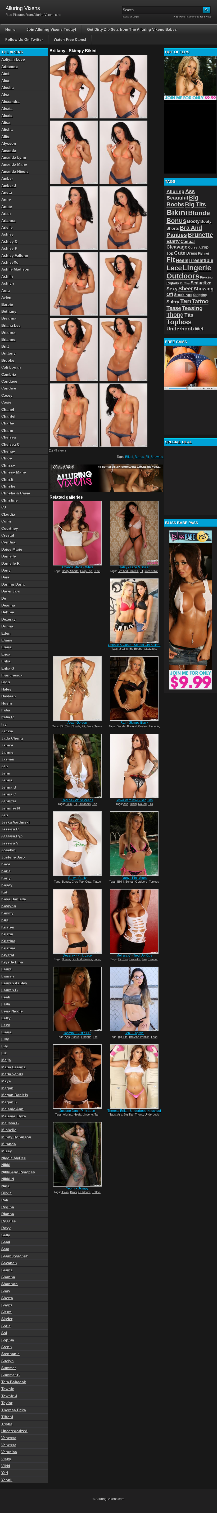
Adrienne (9, 66)
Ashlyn (7, 283)
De (3, 598)
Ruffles (185, 283)
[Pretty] (77, 843)
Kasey (6, 885)
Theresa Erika (13, 1410)
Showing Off (159, 457)
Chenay (8, 451)
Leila (5, 1004)
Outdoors (85, 804)
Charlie (7, 423)
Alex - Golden (77, 722)
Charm (7, 430)
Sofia (6, 1326)
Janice (7, 745)
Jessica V (10, 843)
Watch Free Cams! (70, 39)
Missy (6, 1151)
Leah (5, 997)
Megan (7, 1088)
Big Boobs (135, 648)
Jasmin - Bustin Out (77, 1033)
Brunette (134, 959)
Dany (6, 570)
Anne (6, 199)
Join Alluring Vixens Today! (51, 29)
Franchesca (11, 675)
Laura (6, 969)
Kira (4, 920)
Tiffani (7, 1417)
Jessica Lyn (12, 836)
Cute (97, 571)
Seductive (201, 282)
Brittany (8, 353)
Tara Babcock (13, 1382)
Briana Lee (11, 325)
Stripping (200, 295)
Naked (142, 804)
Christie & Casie (15, 493)
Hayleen (8, 696)
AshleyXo (10, 262)
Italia (5, 710)
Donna (7, 626)
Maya (6, 1081)
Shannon (9, 1284)
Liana (6, 1032)
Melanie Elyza (13, 1116)
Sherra (7, 1298)
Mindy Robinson (16, 1137)
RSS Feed (179, 16)
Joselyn (8, 850)
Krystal (7, 955)
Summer (8, 1368)
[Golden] (77, 688)
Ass (125, 804)
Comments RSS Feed (199, 16)
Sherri (6, 1305)
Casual (187, 241)
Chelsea (8, 437)
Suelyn (7, 1361)
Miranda (8, 1144)
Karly (6, 878)
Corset (193, 247)
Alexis (6, 115)
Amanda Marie (14, 164)
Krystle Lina (12, 962)
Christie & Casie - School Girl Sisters (134, 645)
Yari (4, 1473)
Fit (147, 457)
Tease (98, 726)
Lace (97, 959)
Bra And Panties (128, 571)
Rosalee (8, 1221)
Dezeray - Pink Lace (77, 955)
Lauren (7, 976)
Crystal (7, 535)
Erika (5, 661)
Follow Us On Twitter (24, 39)
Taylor (6, 1403)
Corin (6, 521)
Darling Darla (13, 584)
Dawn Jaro (10, 591)
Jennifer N (10, 808)
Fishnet (203, 253)
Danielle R (10, 563)
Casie (6, 402)
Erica (5, 654)
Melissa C (10, 1123)
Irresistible (151, 571)
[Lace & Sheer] (134, 533)
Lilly (5, 1039)
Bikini (129, 457)
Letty (6, 1018)
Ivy (4, 724)
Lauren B (9, 990)
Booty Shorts (70, 571)
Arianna (8, 220)
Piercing (206, 277)
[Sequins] (134, 766)
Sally (5, 1235)
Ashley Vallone (14, 255)
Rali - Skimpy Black (134, 722)
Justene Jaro (13, 857)
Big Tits (65, 726)
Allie (5, 136)
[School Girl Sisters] (134, 610)
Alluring (67, 1114)
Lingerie (154, 726)
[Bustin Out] (77, 999)
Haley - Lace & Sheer (134, 567)
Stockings (183, 295)
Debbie (7, 612)
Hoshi (6, 703)
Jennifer (8, 801)
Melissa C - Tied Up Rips (134, 955)
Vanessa (8, 1438)
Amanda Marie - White (77, 567)
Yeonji (6, 1480)
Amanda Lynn (13, 157)
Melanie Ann (12, 1109)
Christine (9, 500)
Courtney (9, 528)
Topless (154, 881)
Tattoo (97, 881)
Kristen (7, 927)
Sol (4, 1333)
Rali (4, 1200)
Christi (7, 479)
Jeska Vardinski (15, 822)
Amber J (8, 185)
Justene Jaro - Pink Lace (77, 1111)
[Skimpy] (77, 1154)
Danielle (8, 556)
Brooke (7, 360)
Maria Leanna (13, 1067)
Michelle (8, 1130)
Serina (7, 1270)
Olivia (6, 1193)
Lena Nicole (12, 1011)
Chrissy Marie (13, 472)
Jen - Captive (134, 1033)
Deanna (8, 605)
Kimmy (7, 913)
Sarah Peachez (14, 1256)
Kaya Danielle (13, 899)
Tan (94, 804)
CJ (3, 507)
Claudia (8, 514)
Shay (5, 1291)
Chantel (8, 416)
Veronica (9, 1452)
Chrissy (8, 465)
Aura (5, 290)
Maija (6, 1060)
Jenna (6, 780)
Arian (6, 213)
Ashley (7, 234)
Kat (4, 892)
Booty (193, 221)
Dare (5, 577)
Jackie (7, 731)
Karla (6, 871)
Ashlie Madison (15, 269)
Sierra (6, 1312)
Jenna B (8, 787)
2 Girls (123, 648)
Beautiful (177, 198)
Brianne (8, 339)
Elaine (6, 640)
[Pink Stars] (134, 843)
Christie (8, 486)
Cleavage (150, 648)
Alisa (5, 122)
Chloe (6, 458)
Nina (5, 1186)
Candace (9, 381)
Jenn (5, 773)
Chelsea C (10, 444)
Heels (77, 1114)
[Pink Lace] (77, 921)
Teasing (153, 959)
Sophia (7, 1340)
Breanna (8, 318)
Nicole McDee (13, 1158)
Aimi (5, 73)
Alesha (7, 87)
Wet (199, 328)
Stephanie (10, 1354)
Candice (8, 388)
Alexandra (10, 101)
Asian (65, 1192)
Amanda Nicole (15, 171)
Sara (5, 1249)
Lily (4, 1046)
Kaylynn (8, 906)
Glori (5, 682)
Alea (5, 80)
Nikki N (7, 1179)
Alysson (8, 143)
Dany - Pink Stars (134, 878)
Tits (150, 804)
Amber (7, 178)
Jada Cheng (12, 738)
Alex (5, 94)
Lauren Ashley (14, 983)
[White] (77, 533)
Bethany (8, 311)
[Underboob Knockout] (134, 1076)
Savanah (9, 1263)
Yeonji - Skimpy (77, 1188)
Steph (6, 1347)
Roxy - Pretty (77, 878)
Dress (191, 253)
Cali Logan (11, 367)
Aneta (6, 192)
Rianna (7, 1214)
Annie (6, 206)
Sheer (185, 288)
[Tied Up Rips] (134, 921)
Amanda (8, 150)
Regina (7, 1207)
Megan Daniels (14, 1095)
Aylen (6, 297)
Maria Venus (12, 1074)
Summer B (10, 1375)
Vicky (6, 1459)
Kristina (8, 941)
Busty (173, 241)
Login (136, 16)
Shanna (8, 1277)
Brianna (8, 332)
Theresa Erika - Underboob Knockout (134, 1111)
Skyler (6, 1319)
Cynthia (8, 542)
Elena (6, 647)
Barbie (7, 304)
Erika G (7, 668)
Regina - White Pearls (77, 800)
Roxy (6, 1228)
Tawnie (7, 1389)
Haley (6, 689)
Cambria (8, 374)
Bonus (139, 457)
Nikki (5, 1165)
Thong (139, 1114)
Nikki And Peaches (18, 1172)
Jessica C (10, 829)
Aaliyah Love (13, 59)
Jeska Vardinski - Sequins (134, 800)
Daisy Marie (11, 549)
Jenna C (8, 794)
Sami (5, 1242)
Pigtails (172, 283)
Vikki (5, 1466)
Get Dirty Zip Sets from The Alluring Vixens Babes (132, 29)
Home (10, 29)
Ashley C (9, 241)
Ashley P (9, 248)
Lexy (5, 1025)
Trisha (6, 1424)
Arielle (7, 227)
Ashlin (7, 276)
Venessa (8, 1445)
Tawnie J (9, 1396)
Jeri (4, 815)
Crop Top (86, 571)
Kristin (7, 934)
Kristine (8, 948)
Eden (6, 633)
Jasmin (7, 759)
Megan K (9, 1102)
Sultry (172, 301)
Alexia (6, 108)
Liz (4, 1053)
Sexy (90, 726)
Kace (5, 864)
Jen (4, 766)
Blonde (75, 726)
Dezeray (8, 619)
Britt (5, 346)
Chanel (7, 409)
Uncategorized (14, 1431)
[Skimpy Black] (134, 688)
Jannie (7, 752)
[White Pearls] (77, 766)
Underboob (152, 1114)
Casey (6, 395)
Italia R (7, 717)
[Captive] (134, 999)
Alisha (7, 129)
